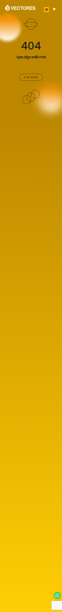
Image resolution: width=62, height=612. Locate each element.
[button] (46, 9)
